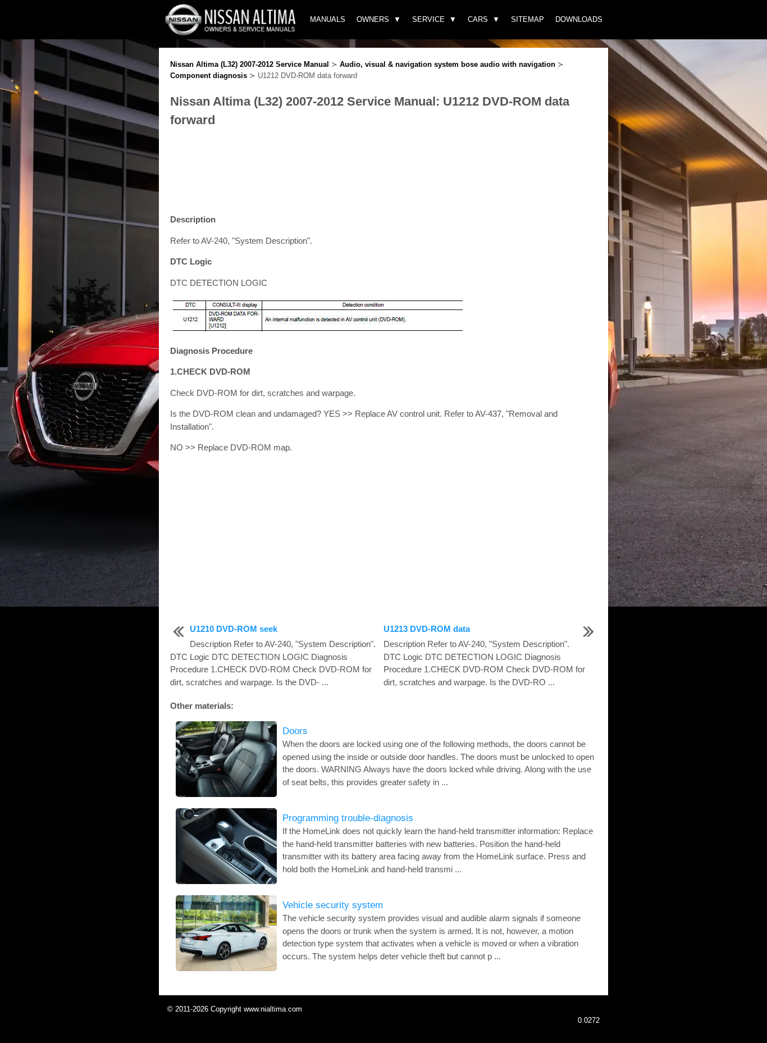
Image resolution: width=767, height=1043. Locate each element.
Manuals (327, 19)
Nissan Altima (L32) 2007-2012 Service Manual (249, 64)
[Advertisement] (383, 171)
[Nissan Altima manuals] (231, 32)
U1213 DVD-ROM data (426, 629)
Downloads (578, 19)
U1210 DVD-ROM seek (233, 629)
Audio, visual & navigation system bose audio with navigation (447, 64)
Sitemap (527, 19)
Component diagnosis (208, 75)
